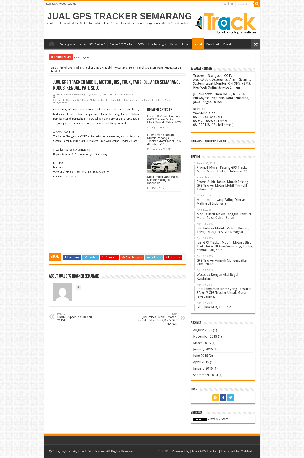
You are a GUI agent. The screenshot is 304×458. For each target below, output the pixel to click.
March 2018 (202, 343)
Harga (174, 44)
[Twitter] (232, 3)
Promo (186, 44)
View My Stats (218, 419)
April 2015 (201, 362)
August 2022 (202, 330)
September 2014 (205, 375)
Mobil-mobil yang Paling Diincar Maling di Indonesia (163, 180)
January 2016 (203, 349)
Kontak (227, 44)
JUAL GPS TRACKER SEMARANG (119, 16)
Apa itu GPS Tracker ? (92, 44)
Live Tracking (156, 44)
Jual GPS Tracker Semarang (71, 94)
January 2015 (203, 368)
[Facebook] (228, 3)
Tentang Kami (67, 44)
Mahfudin (248, 451)
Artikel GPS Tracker (71, 67)
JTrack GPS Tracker (204, 451)
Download (212, 44)
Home (51, 43)
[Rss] (224, 3)
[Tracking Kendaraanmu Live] (226, 23)
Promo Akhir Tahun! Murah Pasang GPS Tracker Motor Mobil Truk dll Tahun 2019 (164, 139)
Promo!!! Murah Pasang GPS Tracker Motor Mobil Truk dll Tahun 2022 (164, 119)
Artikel (198, 44)
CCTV (141, 44)
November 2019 (205, 336)
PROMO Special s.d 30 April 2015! (74, 317)
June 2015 (200, 356)
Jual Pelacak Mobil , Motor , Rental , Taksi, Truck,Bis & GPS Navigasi (157, 319)
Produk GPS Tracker (121, 44)
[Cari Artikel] (257, 4)
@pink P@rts (81, 57)
